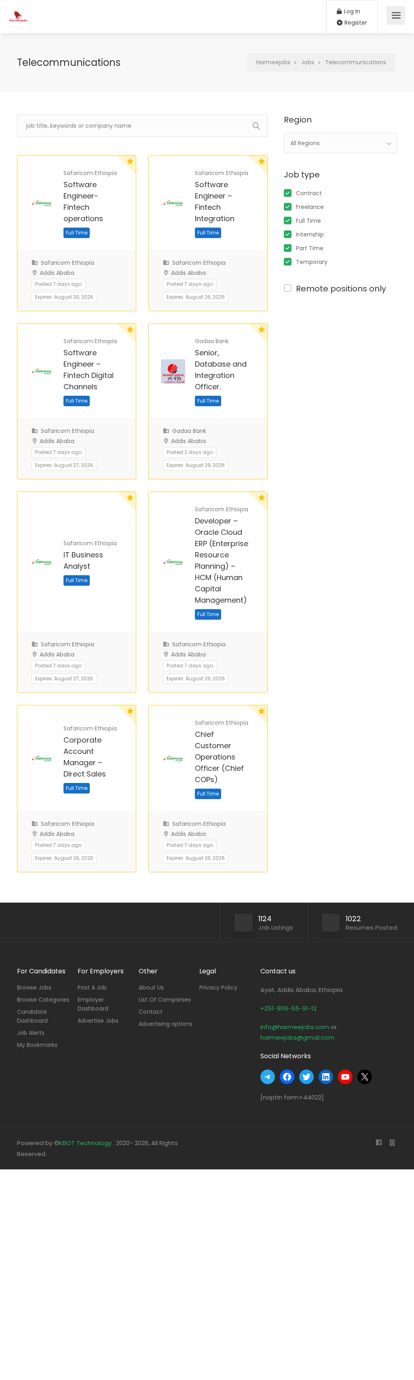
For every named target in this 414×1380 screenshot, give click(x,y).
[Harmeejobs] (19, 12)
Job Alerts (30, 1033)
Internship (310, 234)
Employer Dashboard (93, 1004)
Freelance (310, 207)
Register (355, 23)
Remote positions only (341, 288)
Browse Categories (43, 1000)
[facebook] (379, 1143)
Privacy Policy (218, 987)
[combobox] (340, 143)
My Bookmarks (37, 1045)
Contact (151, 1012)
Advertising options (165, 1024)
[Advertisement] (207, 1272)
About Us (151, 987)
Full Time (308, 220)
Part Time (309, 248)
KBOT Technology (86, 1143)
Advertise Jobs (98, 1021)
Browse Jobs (34, 987)
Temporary (311, 262)
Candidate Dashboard (32, 1016)
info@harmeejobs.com (294, 1027)
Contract (309, 193)
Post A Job (92, 987)
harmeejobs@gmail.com (297, 1037)
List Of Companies (165, 1000)
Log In (351, 11)
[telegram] (392, 1143)
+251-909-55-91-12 (288, 1008)
